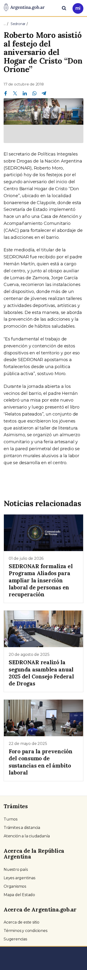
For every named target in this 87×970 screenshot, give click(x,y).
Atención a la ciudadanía (27, 836)
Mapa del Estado (19, 894)
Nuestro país (16, 869)
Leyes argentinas (19, 878)
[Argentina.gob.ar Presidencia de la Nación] (24, 7)
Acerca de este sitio (21, 922)
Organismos (15, 886)
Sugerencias (15, 939)
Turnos (10, 819)
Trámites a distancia (22, 827)
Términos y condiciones (25, 930)
